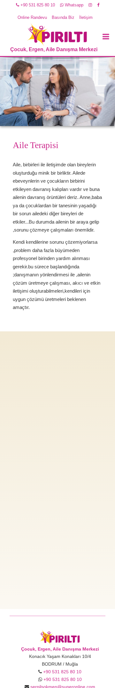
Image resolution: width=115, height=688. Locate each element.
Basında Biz (63, 17)
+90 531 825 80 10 (37, 5)
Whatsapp (73, 5)
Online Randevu (32, 17)
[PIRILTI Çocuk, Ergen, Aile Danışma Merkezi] (60, 636)
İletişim (86, 17)
